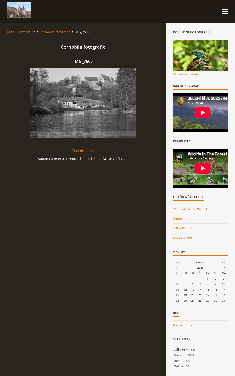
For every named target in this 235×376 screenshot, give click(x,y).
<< (177, 262)
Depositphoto (182, 237)
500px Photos (182, 228)
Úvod (11, 32)
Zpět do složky (83, 150)
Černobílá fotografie (55, 32)
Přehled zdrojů (183, 325)
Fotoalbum (27, 32)
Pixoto (177, 219)
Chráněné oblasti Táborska (191, 209)
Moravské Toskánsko (187, 74)
